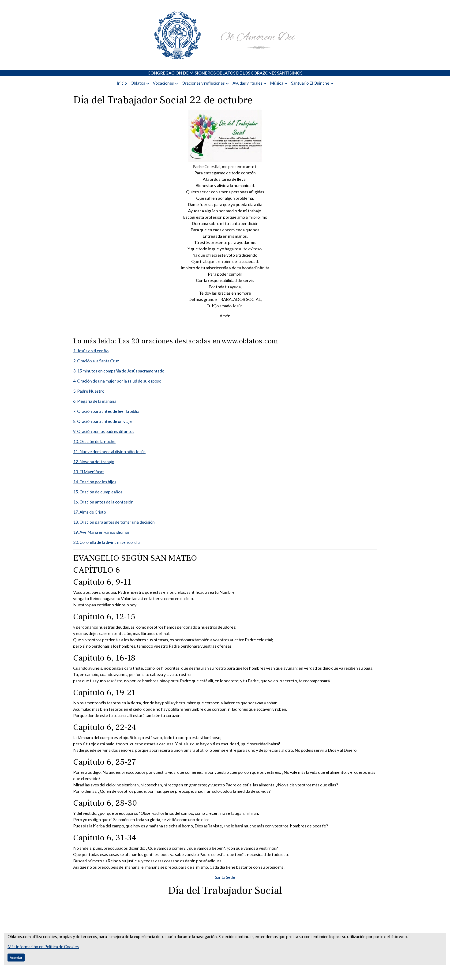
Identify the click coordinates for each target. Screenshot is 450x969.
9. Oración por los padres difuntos (103, 431)
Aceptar (16, 957)
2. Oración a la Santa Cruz (96, 360)
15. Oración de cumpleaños (97, 491)
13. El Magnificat (88, 471)
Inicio (122, 83)
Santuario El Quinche (310, 83)
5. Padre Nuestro (88, 391)
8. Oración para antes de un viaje (102, 421)
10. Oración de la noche (94, 441)
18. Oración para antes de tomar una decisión (114, 522)
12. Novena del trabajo (93, 461)
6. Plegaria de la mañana (94, 401)
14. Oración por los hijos (94, 481)
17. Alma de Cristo (89, 512)
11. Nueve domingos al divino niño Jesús (109, 451)
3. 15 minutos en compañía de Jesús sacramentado (118, 370)
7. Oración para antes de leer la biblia (106, 411)
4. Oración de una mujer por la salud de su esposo (117, 380)
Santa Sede (225, 877)
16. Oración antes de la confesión (103, 501)
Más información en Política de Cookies (43, 946)
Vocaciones (163, 83)
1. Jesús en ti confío (91, 350)
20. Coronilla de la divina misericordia (106, 542)
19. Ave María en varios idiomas (101, 532)
